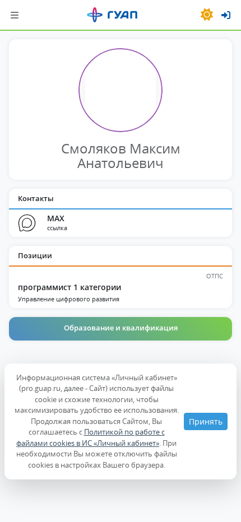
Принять (206, 421)
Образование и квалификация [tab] (121, 328)
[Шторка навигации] (14, 15)
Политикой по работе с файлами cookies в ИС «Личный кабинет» (90, 437)
